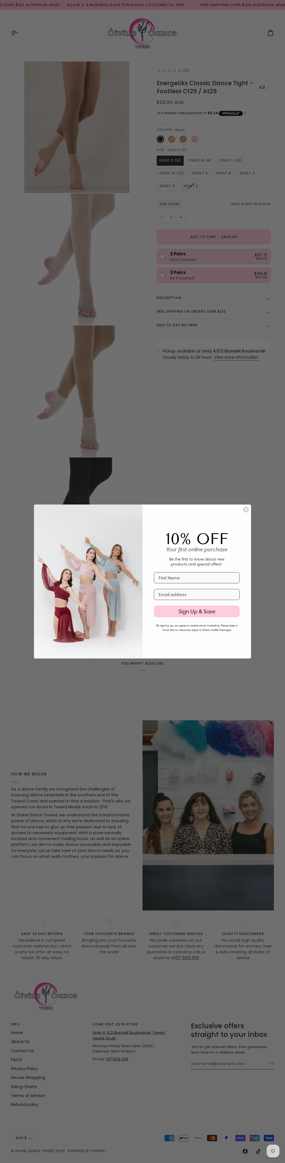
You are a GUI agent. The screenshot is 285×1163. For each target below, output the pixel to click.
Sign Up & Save (196, 611)
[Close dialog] (246, 509)
